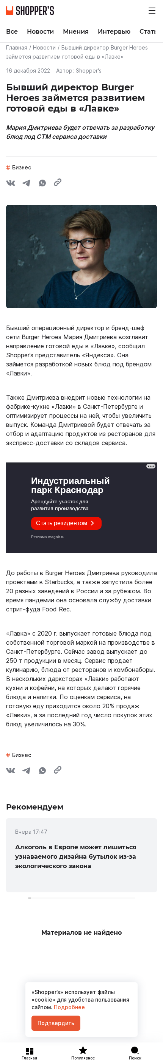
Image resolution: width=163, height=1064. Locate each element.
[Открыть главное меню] (152, 11)
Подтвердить (56, 1023)
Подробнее (68, 1007)
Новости (44, 47)
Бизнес (21, 167)
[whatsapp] (42, 184)
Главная (16, 47)
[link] (81, 855)
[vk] (10, 184)
